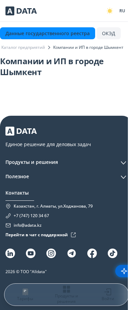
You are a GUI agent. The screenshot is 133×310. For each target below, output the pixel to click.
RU (122, 11)
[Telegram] (71, 253)
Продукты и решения (31, 162)
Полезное (17, 176)
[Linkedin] (10, 253)
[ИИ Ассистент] (124, 271)
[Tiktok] (112, 253)
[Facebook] (92, 253)
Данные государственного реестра (47, 33)
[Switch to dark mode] (109, 10)
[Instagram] (51, 253)
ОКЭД (108, 33)
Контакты (17, 192)
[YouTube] (30, 253)
